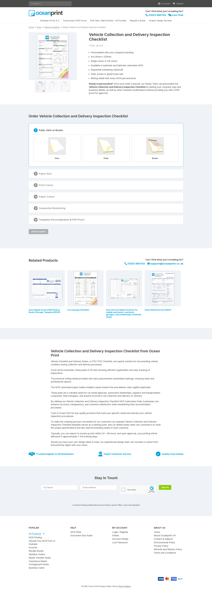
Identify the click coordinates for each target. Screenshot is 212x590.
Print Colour (46, 185)
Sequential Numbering (52, 208)
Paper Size (45, 173)
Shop (39, 27)
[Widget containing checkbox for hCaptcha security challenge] (137, 489)
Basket (179, 3)
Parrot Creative (124, 586)
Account (166, 3)
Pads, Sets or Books (51, 130)
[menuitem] (49, 21)
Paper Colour (47, 196)
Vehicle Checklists (52, 27)
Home (31, 27)
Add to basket (38, 231)
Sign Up (165, 487)
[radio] (57, 148)
